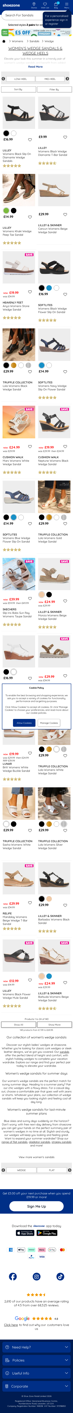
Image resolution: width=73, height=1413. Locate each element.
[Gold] (13, 365)
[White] (13, 133)
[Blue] (49, 288)
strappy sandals (61, 1142)
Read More (35, 66)
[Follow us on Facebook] (13, 1276)
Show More (54, 1024)
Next (67, 79)
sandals (64, 1052)
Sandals (34, 41)
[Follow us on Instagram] (36, 1276)
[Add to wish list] (29, 140)
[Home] (4, 41)
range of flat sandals (14, 1142)
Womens (17, 41)
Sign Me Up (36, 1206)
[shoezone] (11, 5)
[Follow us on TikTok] (60, 1276)
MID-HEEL (50, 78)
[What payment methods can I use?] (36, 1253)
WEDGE (21, 1170)
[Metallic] (28, 365)
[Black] (13, 210)
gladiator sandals (39, 1142)
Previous (3, 79)
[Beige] (49, 899)
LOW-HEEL (20, 78)
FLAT (52, 1170)
